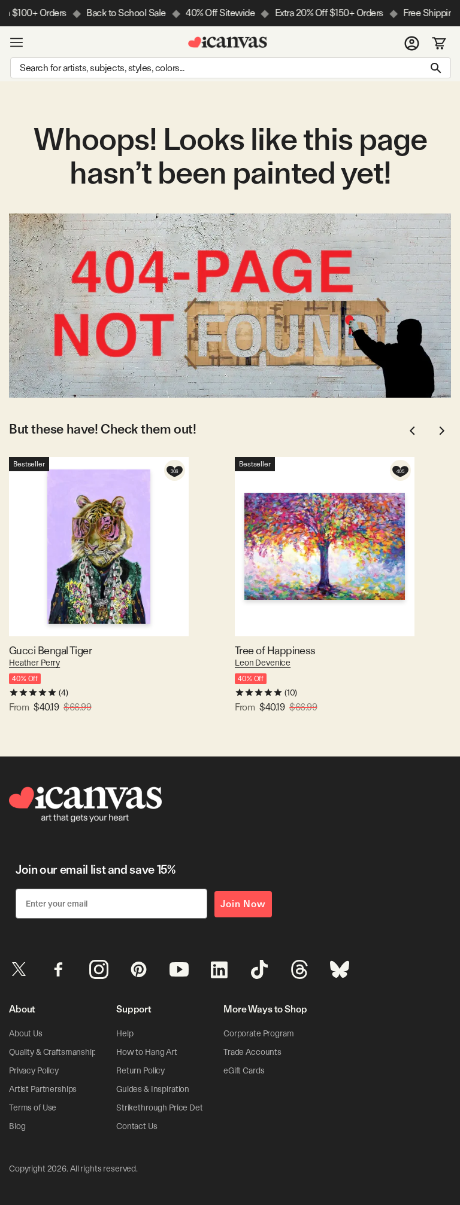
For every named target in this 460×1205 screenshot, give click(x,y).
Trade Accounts (252, 1052)
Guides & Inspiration (152, 1089)
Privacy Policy (34, 1070)
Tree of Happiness (275, 650)
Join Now (243, 904)
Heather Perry (34, 662)
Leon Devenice (262, 662)
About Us (26, 1033)
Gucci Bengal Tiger (50, 650)
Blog (17, 1126)
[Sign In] (412, 42)
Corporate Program (258, 1033)
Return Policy (140, 1070)
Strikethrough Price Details (165, 1107)
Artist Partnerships (43, 1089)
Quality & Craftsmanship (52, 1052)
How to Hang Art (146, 1052)
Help (124, 1033)
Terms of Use (32, 1107)
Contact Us (137, 1126)
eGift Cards (243, 1070)
